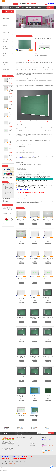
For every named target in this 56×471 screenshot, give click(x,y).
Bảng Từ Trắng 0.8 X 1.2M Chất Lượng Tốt (11, 89)
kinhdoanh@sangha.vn (22, 174)
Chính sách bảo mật (32, 445)
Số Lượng (36, 55)
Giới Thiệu (18, 441)
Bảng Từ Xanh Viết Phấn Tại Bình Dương (34, 416)
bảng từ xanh (42, 200)
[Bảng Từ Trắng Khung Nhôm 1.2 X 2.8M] (48, 273)
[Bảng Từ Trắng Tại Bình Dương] (21, 410)
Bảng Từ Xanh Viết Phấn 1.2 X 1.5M (35, 337)
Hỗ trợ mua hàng (32, 441)
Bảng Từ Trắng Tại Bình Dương (21, 416)
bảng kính (36, 202)
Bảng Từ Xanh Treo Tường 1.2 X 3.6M (48, 337)
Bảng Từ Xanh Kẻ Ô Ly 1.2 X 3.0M (34, 357)
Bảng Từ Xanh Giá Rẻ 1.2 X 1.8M (21, 318)
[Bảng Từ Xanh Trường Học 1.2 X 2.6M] (21, 371)
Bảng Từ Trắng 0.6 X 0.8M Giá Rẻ (21, 220)
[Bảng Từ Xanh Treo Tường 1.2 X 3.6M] (48, 331)
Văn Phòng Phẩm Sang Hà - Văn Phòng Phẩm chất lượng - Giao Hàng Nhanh (30, 172)
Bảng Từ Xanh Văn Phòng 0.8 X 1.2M (21, 337)
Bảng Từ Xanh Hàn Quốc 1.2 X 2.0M (47, 298)
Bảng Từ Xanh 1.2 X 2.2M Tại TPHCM (34, 376)
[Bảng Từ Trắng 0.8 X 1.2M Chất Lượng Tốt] (6, 88)
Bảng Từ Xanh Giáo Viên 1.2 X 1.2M (21, 396)
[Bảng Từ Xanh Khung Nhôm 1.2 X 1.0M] (48, 371)
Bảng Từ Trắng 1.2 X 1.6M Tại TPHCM (21, 239)
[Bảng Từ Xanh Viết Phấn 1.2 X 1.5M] (35, 331)
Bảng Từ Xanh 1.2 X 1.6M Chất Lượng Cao (34, 318)
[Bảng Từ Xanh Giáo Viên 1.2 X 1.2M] (21, 390)
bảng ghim (31, 202)
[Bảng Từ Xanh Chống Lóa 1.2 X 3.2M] (21, 351)
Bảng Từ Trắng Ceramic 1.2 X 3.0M (34, 279)
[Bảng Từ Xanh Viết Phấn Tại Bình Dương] (35, 410)
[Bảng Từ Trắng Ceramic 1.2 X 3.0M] (35, 273)
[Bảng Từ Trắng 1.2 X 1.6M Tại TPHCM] (6, 106)
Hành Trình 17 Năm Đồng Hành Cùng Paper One (7, 178)
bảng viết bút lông (49, 200)
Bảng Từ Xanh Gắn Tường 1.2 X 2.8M (48, 357)
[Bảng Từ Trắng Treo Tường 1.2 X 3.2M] (6, 157)
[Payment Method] (43, 450)
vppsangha (20, 170)
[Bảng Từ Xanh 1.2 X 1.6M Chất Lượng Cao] (35, 312)
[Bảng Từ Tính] (35, 390)
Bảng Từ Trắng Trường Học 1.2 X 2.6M (10, 132)
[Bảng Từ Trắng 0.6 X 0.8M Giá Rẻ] (6, 80)
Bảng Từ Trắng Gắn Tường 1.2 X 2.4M (35, 259)
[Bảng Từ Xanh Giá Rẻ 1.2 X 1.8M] (21, 312)
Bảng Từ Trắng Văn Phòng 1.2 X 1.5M (48, 220)
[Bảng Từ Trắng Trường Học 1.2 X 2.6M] (6, 131)
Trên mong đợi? (7, 201)
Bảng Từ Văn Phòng (34, 297)
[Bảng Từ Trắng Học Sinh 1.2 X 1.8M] (6, 114)
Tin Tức (18, 445)
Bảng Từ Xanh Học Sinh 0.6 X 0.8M (48, 318)
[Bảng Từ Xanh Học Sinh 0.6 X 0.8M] (48, 312)
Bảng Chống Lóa (48, 395)
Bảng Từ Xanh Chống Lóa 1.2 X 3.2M (21, 357)
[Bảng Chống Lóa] (48, 390)
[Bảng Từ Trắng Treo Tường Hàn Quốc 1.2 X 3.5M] (21, 292)
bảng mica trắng (19, 202)
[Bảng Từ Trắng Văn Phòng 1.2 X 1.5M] (6, 98)
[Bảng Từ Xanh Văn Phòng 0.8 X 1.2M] (21, 331)
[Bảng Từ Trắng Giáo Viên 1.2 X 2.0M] (6, 122)
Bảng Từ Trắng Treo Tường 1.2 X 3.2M (21, 279)
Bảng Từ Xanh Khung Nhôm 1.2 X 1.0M (47, 376)
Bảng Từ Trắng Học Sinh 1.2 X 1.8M (34, 239)
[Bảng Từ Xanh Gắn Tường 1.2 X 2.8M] (48, 351)
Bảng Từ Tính (34, 395)
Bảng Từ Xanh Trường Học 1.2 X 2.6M (21, 376)
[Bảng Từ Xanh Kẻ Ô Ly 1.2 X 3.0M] (35, 351)
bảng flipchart (26, 202)
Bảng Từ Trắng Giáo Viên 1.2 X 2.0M (48, 239)
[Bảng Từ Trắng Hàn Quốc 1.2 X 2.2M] (6, 149)
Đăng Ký (51, 433)
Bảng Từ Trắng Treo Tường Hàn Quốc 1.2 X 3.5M (21, 298)
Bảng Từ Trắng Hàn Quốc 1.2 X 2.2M (48, 259)
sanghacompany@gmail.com (22, 169)
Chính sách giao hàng (32, 443)
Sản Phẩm (18, 443)
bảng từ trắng (36, 200)
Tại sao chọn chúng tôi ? (8, 183)
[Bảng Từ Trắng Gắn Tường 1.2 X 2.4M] (6, 140)
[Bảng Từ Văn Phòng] (35, 292)
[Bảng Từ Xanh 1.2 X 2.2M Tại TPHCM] (35, 371)
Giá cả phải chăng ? (7, 198)
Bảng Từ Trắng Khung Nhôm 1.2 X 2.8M (47, 279)
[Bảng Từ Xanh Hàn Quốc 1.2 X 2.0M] (48, 292)
